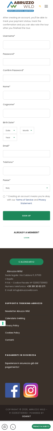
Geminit (26, 416)
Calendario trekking (15, 318)
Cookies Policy (12, 332)
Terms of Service (24, 199)
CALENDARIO (27, 261)
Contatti (9, 339)
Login (26, 237)
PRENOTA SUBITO (41, 426)
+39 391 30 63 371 (36, 286)
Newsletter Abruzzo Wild (17, 311)
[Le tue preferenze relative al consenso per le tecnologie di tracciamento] (3, 323)
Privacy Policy (12, 325)
